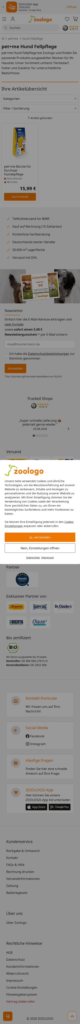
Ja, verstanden (40, 537)
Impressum (47, 557)
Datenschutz (33, 557)
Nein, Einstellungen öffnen (40, 548)
